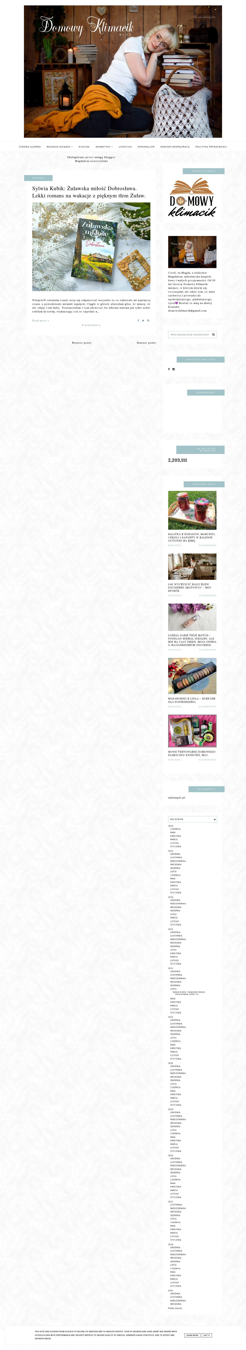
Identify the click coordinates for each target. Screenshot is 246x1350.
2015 (170, 1290)
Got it (207, 1335)
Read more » (40, 320)
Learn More (192, 1335)
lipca (173, 871)
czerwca (175, 829)
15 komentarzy (207, 706)
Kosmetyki (103, 146)
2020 (170, 1063)
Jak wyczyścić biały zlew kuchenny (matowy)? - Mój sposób (189, 587)
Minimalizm (146, 146)
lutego (174, 843)
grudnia (175, 854)
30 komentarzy (207, 545)
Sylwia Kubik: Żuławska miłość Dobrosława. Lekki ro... (189, 993)
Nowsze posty (81, 342)
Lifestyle (125, 146)
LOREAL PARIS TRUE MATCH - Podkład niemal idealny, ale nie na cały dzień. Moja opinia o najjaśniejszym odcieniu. (192, 640)
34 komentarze (207, 595)
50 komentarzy (207, 760)
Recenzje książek (59, 146)
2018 (170, 1155)
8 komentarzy (91, 325)
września (175, 864)
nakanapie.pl (176, 797)
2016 (170, 1244)
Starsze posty (146, 342)
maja (172, 832)
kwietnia (175, 836)
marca (174, 839)
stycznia (175, 846)
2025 (170, 851)
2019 (170, 1109)
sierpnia (175, 868)
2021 (170, 1017)
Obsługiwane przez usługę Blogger (91, 157)
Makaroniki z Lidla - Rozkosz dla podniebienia (191, 700)
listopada (176, 857)
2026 (170, 826)
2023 (170, 929)
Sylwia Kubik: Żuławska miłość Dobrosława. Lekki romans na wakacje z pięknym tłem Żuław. (89, 191)
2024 (170, 897)
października (178, 861)
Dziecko (84, 146)
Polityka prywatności (211, 146)
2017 (170, 1202)
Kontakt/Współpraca (175, 146)
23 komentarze (207, 650)
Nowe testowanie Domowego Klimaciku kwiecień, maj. (192, 753)
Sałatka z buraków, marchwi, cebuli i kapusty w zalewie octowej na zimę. (191, 537)
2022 (170, 968)
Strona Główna (30, 146)
